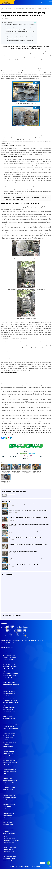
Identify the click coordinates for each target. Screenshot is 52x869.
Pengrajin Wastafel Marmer (9, 671)
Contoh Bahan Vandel (7, 737)
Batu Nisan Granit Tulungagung (10, 677)
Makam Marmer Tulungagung (9, 851)
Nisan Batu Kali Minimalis (8, 829)
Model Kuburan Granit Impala (9, 847)
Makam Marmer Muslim (8, 842)
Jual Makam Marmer (7, 773)
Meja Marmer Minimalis (8, 820)
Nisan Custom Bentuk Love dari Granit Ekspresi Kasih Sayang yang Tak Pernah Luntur (28, 518)
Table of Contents (7, 22)
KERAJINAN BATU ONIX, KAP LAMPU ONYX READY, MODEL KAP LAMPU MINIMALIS (26, 198)
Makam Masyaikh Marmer (8, 838)
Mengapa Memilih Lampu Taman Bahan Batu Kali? (18, 28)
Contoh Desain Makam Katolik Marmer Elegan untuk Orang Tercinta (25, 531)
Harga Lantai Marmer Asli (8, 682)
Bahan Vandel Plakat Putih (8, 698)
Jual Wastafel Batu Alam (8, 813)
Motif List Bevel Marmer (8, 709)
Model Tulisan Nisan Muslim (9, 797)
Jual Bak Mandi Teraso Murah (9, 767)
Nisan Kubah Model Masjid (8, 659)
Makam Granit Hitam (7, 785)
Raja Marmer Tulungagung (9, 726)
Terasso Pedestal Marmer (8, 718)
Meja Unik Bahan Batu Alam (9, 696)
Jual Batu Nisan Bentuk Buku (9, 802)
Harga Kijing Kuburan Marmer (9, 836)
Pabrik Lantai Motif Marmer (8, 662)
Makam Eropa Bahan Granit (9, 675)
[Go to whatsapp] (48, 863)
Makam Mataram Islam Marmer (10, 673)
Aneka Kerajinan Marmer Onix (9, 817)
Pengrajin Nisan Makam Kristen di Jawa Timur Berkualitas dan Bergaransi (27, 558)
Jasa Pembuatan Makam (8, 776)
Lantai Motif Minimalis (7, 753)
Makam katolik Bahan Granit (9, 856)
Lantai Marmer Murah (7, 746)
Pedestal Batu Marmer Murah (9, 714)
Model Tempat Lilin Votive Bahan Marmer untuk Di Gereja (23, 551)
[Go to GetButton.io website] (49, 866)
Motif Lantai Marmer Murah (9, 693)
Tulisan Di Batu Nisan (7, 806)
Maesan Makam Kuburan (8, 858)
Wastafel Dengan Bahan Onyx (9, 769)
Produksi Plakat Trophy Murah (9, 700)
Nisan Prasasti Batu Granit (8, 804)
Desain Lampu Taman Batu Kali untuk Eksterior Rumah (19, 35)
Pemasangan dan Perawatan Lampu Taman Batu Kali (20, 37)
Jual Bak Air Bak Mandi (7, 764)
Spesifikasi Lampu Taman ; (14, 38)
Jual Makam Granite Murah (9, 849)
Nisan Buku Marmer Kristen (8, 691)
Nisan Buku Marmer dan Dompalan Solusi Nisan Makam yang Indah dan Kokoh (28, 544)
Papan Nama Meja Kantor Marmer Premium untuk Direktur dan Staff (25, 537)
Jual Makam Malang (7, 778)
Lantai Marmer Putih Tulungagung (10, 684)
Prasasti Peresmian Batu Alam (9, 653)
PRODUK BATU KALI (9, 8)
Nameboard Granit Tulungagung (10, 702)
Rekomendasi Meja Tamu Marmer (10, 755)
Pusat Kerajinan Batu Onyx (8, 711)
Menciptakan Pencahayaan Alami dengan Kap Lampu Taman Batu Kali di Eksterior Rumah (26, 47)
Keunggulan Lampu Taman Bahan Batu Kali (16, 29)
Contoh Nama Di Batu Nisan (9, 799)
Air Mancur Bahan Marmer (8, 811)
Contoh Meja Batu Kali (7, 824)
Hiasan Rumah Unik (7, 815)
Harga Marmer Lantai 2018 (8, 680)
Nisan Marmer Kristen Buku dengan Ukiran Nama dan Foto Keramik (25, 504)
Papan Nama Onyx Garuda (9, 664)
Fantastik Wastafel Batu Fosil (9, 760)
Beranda (3, 8)
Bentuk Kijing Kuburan (7, 789)
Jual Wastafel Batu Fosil (8, 716)
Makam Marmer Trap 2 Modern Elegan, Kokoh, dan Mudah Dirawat (25, 564)
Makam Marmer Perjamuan (9, 687)
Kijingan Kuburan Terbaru (8, 833)
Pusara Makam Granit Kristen (9, 657)
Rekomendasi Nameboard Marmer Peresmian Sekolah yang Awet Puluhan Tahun (29, 524)
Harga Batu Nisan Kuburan (8, 860)
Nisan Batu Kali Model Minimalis (9, 762)
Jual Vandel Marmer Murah (8, 668)
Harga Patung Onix (7, 705)
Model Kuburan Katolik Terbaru (9, 783)
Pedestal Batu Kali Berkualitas (9, 666)
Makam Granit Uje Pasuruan (9, 845)
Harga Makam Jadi (7, 831)
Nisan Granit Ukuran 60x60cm (9, 827)
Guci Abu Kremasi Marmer (8, 707)
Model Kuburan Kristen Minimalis (10, 689)
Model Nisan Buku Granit (8, 751)
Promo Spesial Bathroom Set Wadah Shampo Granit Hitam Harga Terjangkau (28, 510)
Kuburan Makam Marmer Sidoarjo (10, 840)
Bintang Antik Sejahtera (25, 866)
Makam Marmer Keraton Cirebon (10, 749)
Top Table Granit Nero (7, 822)
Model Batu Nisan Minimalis (9, 808)
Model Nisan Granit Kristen (8, 795)
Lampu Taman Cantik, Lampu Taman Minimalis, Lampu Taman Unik (27, 434)
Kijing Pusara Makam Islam (8, 655)
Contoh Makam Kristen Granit (9, 780)
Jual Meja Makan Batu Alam (9, 758)
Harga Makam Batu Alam (8, 787)
